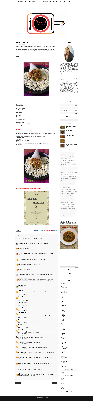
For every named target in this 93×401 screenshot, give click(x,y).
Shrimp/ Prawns (64, 204)
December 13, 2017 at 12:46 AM (23, 244)
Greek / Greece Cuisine (71, 176)
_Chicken (62, 293)
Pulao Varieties (64, 198)
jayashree (20, 350)
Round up (71, 202)
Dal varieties (63, 170)
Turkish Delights (72, 213)
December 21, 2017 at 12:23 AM (23, 271)
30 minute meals (64, 154)
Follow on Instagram (65, 113)
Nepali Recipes (73, 193)
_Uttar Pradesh (63, 344)
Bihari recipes (63, 160)
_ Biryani (62, 352)
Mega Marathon (72, 189)
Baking (60, 1)
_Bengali (62, 325)
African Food (71, 154)
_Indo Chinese (63, 305)
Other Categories (43, 4)
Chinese (62, 166)
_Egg (62, 298)
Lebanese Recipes (64, 185)
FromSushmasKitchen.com (53, 397)
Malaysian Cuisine (64, 189)
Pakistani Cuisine (71, 197)
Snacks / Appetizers (44, 44)
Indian (40, 1)
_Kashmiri (63, 332)
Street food (72, 206)
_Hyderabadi (63, 330)
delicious (62, 382)
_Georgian (63, 312)
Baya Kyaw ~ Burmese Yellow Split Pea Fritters (71, 145)
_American (63, 307)
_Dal (62, 284)
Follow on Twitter (64, 105)
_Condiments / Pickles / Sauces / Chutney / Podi (69, 286)
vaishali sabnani (21, 241)
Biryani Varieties (70, 160)
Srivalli (19, 252)
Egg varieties (63, 172)
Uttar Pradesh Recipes (65, 215)
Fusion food (63, 174)
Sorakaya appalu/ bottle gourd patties (71, 127)
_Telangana (63, 343)
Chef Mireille (20, 268)
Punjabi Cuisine (71, 198)
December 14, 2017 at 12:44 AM (23, 255)
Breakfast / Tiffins (66, 1)
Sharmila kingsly (21, 285)
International (34, 1)
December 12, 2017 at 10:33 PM (23, 239)
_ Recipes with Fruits (64, 289)
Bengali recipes (68, 158)
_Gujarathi (63, 328)
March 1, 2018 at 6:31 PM (22, 294)
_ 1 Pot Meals (63, 366)
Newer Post (18, 382)
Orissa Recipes (64, 197)
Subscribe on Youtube (65, 110)
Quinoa (62, 200)
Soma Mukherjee (21, 278)
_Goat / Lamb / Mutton (65, 295)
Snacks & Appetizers (19, 4)
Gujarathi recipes (64, 178)
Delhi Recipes (69, 170)
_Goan (62, 326)
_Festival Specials (64, 287)
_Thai (62, 306)
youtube (62, 386)
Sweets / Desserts (64, 210)
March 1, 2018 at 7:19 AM (22, 283)
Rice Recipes (55, 1)
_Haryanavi (63, 329)
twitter (62, 379)
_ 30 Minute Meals (64, 365)
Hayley (19, 335)
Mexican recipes (64, 191)
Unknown (20, 258)
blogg (62, 162)
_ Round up (63, 349)
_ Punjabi (62, 338)
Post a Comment (20, 379)
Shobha (19, 273)
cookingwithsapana (22, 340)
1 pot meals (63, 153)
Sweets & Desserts (28, 4)
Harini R (19, 247)
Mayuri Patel (20, 373)
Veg (71, 215)
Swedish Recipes (72, 208)
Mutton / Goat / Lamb (65, 193)
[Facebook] (77, 7)
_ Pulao (62, 353)
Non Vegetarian (27, 1)
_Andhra (62, 323)
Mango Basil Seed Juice (70, 135)
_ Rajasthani (63, 339)
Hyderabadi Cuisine (37, 44)
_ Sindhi (62, 340)
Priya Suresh (20, 263)
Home (16, 1)
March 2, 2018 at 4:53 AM (22, 310)
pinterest (62, 388)
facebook (62, 372)
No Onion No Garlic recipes (66, 195)
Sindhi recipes (71, 204)
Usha (19, 236)
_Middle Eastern (64, 309)
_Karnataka (63, 333)
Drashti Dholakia (21, 302)
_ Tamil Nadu (63, 342)
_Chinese (62, 303)
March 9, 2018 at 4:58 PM (22, 377)
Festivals (69, 172)
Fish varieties (74, 172)
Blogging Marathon (47, 1)
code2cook (20, 355)
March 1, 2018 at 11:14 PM (23, 300)
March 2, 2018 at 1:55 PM (22, 333)
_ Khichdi (62, 354)
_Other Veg (63, 291)
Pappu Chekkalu (68, 140)
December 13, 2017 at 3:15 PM (23, 249)
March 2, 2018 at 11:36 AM (23, 327)
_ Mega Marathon (64, 348)
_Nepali (62, 316)
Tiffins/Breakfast (64, 213)
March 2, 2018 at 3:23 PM (22, 338)
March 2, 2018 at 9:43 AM (22, 322)
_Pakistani (63, 318)
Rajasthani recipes (68, 200)
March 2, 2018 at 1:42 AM (22, 305)
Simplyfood (20, 329)
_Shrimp (62, 297)
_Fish (62, 296)
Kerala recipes (64, 183)
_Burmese (63, 311)
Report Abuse (62, 218)
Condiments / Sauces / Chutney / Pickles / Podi (69, 168)
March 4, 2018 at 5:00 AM (22, 353)
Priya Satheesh (21, 324)
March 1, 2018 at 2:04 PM (22, 288)
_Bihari (62, 324)
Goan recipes (63, 176)
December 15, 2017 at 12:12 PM (23, 265)
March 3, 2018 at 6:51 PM (22, 348)
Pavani (19, 290)
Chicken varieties (72, 164)
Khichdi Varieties (71, 183)
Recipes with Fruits (64, 202)
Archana (19, 307)
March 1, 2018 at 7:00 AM (22, 276)
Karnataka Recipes (64, 182)
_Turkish (62, 310)
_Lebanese (63, 320)
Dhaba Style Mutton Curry (70, 130)
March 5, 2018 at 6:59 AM (22, 359)
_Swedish (62, 319)
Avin (19, 319)
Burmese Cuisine (64, 164)
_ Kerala (62, 334)
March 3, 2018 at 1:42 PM (22, 343)
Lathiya (19, 368)
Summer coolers (64, 208)
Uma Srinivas (20, 345)
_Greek (62, 314)
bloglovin (62, 383)
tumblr (62, 384)
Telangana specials (64, 212)
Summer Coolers (36, 4)
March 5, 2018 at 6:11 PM (22, 370)
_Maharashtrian (64, 335)
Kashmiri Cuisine (72, 182)
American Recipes (64, 156)
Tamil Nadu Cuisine (73, 210)
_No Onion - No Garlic (65, 288)
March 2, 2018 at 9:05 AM (22, 317)
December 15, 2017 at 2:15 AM (23, 260)
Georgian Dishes (70, 174)
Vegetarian (20, 1)
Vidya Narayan (21, 312)
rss (61, 380)
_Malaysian (63, 315)
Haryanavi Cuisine (72, 178)
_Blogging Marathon (64, 347)
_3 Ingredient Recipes (65, 363)
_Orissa (62, 337)
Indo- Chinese (72, 180)
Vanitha (19, 296)
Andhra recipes (72, 156)
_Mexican (62, 301)
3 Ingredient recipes (71, 153)
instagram (63, 387)
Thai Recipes (72, 212)
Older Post (55, 382)
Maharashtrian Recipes (65, 187)
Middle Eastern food (72, 191)
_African (62, 302)
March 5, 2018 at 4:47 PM (22, 365)
